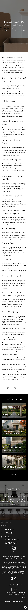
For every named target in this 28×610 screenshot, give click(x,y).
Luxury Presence (14, 594)
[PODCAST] (21, 585)
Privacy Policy (20, 601)
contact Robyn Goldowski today (10, 379)
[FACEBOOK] (7, 585)
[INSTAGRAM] (10, 585)
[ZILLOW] (17, 585)
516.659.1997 (9, 533)
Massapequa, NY (21, 357)
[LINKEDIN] (14, 585)
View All (14, 474)
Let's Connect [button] (14, 511)
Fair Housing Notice (14, 554)
